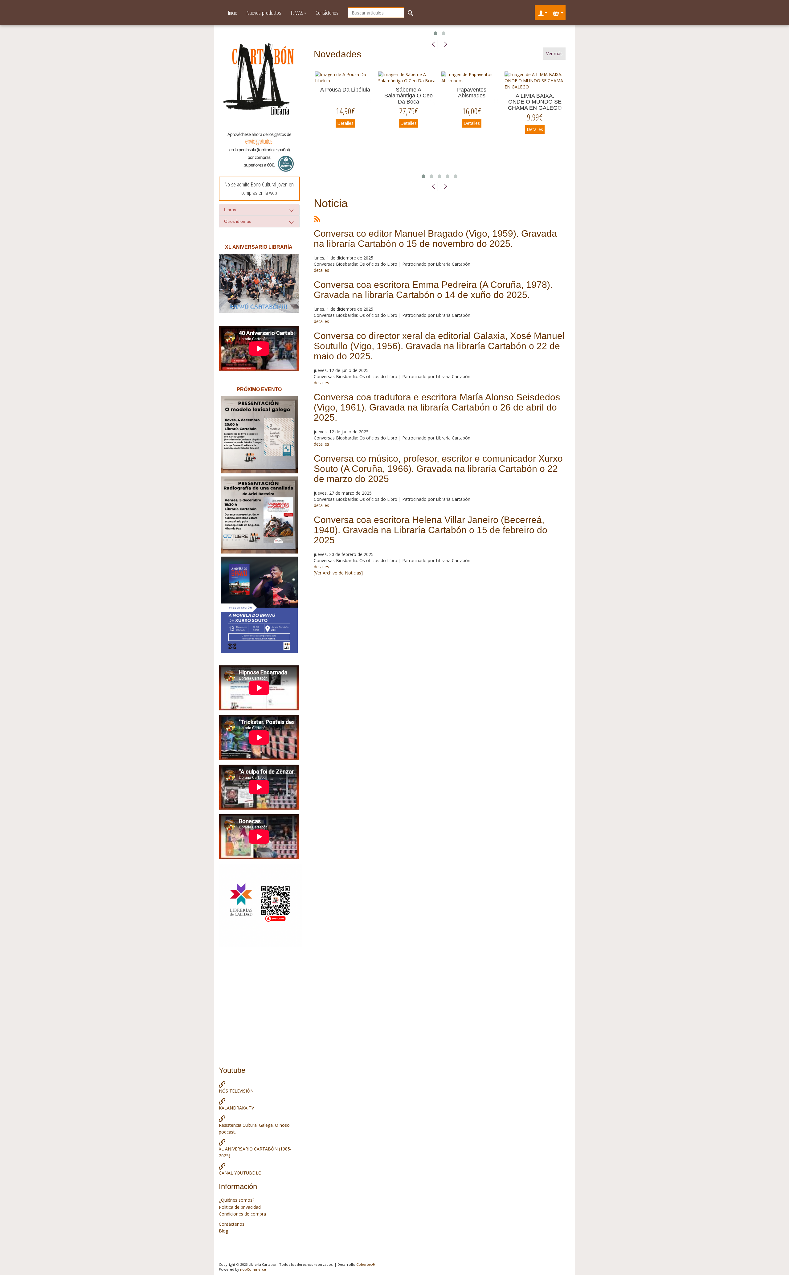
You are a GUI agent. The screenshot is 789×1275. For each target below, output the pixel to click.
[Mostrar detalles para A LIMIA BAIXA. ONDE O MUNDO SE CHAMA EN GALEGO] (535, 81)
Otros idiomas (237, 221)
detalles (321, 270)
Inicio (232, 13)
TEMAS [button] (296, 13)
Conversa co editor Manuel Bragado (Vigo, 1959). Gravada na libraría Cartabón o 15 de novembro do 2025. (435, 238)
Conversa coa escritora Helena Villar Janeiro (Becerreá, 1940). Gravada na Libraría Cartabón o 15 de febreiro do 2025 (430, 530)
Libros (230, 209)
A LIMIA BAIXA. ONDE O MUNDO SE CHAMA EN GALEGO (535, 102)
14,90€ (345, 111)
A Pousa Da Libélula (345, 90)
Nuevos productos (264, 13)
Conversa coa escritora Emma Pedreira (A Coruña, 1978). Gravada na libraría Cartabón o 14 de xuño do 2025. (433, 290)
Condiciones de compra (242, 1214)
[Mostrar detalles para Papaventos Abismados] (471, 78)
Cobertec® (365, 1264)
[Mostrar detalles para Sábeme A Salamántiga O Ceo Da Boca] (408, 78)
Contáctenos (327, 13)
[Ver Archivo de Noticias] (338, 573)
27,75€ (408, 111)
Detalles (345, 123)
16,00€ (471, 111)
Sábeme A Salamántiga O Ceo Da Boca (408, 96)
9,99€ (534, 117)
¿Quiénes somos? (236, 1200)
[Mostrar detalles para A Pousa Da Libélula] (345, 78)
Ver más (554, 53)
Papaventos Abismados (471, 93)
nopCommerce (253, 1269)
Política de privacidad (240, 1207)
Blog (223, 1231)
